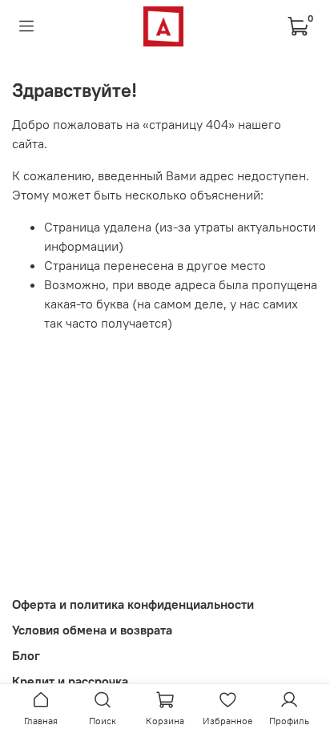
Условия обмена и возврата (92, 630)
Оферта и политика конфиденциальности (133, 604)
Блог (26, 655)
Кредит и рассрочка (70, 681)
